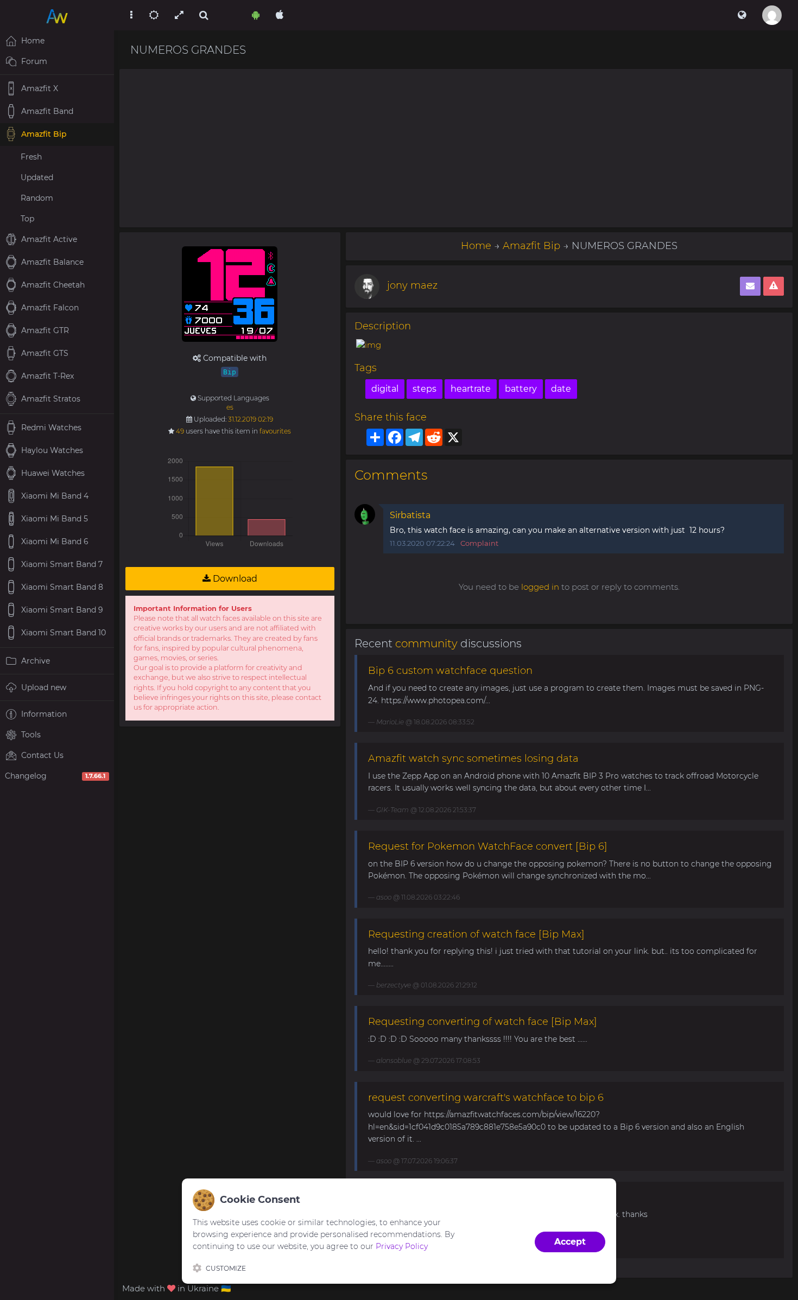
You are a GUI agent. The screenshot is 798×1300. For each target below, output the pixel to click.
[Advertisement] (456, 148)
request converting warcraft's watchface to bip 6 (486, 1098)
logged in (540, 587)
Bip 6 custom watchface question (450, 671)
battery (521, 389)
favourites (275, 431)
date (561, 389)
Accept (570, 1242)
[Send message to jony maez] (750, 286)
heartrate (471, 389)
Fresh (31, 157)
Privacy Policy (402, 1246)
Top (27, 219)
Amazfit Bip (531, 246)
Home (476, 246)
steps (424, 389)
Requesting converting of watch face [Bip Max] (482, 1022)
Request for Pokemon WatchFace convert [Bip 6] (487, 846)
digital (384, 389)
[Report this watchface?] (773, 286)
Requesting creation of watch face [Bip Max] (476, 934)
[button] (742, 15)
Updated (37, 177)
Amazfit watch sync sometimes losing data (473, 758)
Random (37, 198)
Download (234, 578)
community (426, 643)
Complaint (479, 543)
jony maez (412, 285)
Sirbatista (410, 515)
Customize (226, 1268)
